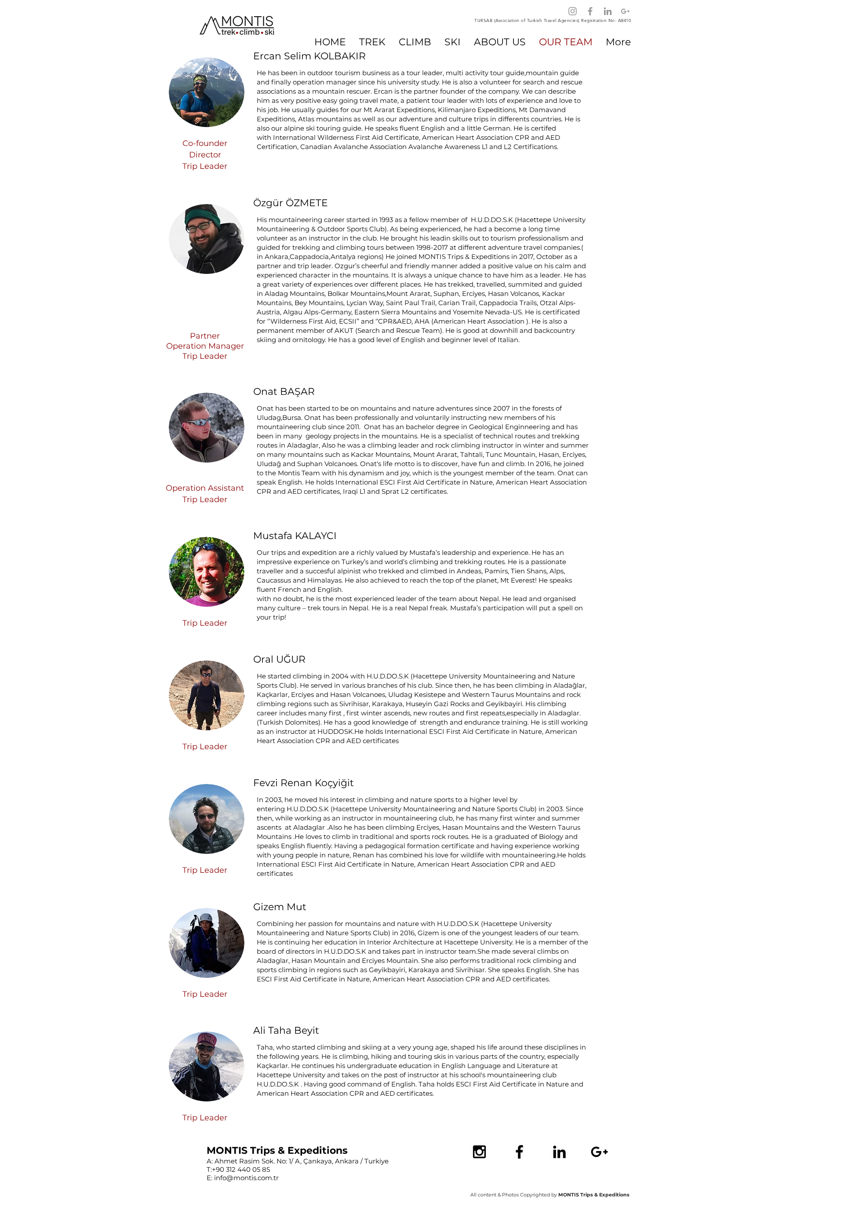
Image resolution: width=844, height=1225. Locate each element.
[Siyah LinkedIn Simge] (559, 1152)
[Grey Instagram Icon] (572, 11)
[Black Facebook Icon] (519, 1152)
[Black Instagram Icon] (479, 1152)
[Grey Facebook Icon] (590, 11)
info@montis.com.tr (246, 1178)
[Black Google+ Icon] (599, 1152)
